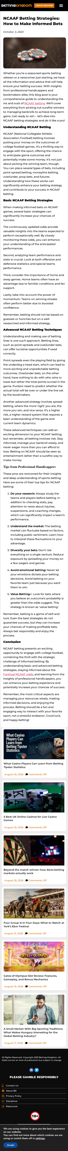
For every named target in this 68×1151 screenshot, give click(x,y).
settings (40, 1138)
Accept (10, 1145)
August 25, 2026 (13, 774)
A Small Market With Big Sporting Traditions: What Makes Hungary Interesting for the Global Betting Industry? (33, 1032)
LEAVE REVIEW (44, 5)
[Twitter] (36, 1070)
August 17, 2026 (13, 1043)
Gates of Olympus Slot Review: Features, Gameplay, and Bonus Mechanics (30, 977)
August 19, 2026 (13, 986)
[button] (61, 5)
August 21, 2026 (13, 933)
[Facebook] (31, 1070)
